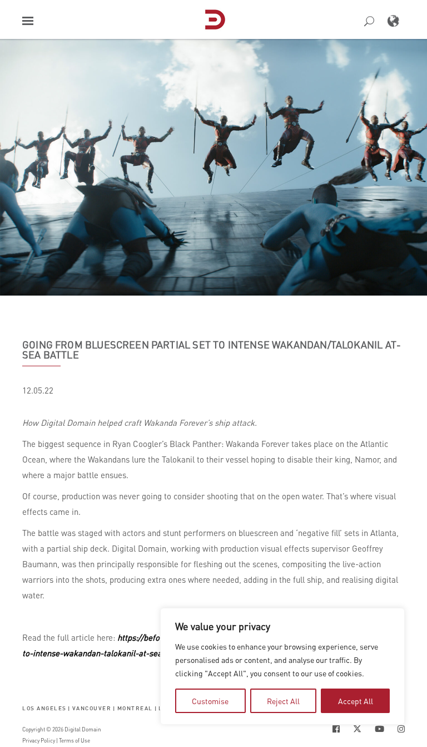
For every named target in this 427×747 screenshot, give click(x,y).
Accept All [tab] (355, 701)
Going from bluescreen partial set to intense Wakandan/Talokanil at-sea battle (211, 350)
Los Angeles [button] (44, 708)
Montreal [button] (135, 708)
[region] (282, 666)
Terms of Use (74, 740)
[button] (27, 21)
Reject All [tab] (283, 701)
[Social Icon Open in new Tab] (336, 729)
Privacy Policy (38, 740)
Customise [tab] (210, 701)
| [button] (69, 708)
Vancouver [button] (92, 708)
